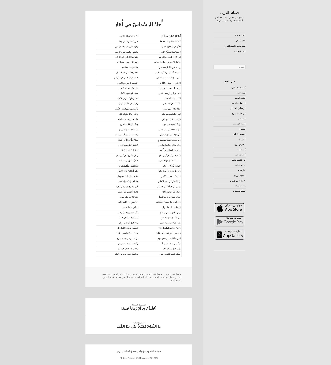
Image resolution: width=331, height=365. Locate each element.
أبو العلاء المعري (239, 113)
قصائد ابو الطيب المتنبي (163, 277)
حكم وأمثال (241, 41)
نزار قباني (241, 170)
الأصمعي (242, 118)
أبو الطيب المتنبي (238, 103)
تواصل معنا (138, 351)
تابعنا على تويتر (124, 351)
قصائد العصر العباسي (124, 277)
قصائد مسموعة (239, 191)
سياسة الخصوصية (153, 351)
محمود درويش (239, 175)
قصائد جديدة (240, 35)
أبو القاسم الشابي (238, 160)
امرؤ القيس (241, 93)
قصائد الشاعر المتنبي (143, 277)
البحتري (242, 129)
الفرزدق (242, 139)
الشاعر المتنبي (138, 274)
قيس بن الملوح (239, 134)
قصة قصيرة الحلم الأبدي (235, 46)
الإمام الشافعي (239, 124)
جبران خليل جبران (238, 180)
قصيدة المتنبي (176, 280)
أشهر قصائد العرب (238, 88)
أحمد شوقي (241, 155)
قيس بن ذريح (240, 144)
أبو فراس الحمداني (238, 108)
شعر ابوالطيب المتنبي (121, 274)
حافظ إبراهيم (240, 165)
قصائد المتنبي (108, 277)
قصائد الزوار (240, 186)
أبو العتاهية (241, 149)
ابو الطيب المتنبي (153, 274)
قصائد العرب (229, 13)
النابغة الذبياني (240, 98)
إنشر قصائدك (240, 51)
